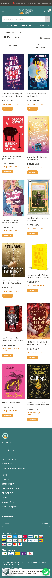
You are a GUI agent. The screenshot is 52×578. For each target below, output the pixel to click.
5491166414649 (9, 459)
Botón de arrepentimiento (11, 564)
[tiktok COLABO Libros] (14, 450)
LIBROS (5, 25)
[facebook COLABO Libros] (8, 450)
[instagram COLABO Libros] (3, 450)
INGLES (14, 25)
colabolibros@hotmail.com (13, 468)
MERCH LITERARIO (28, 25)
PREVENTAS (7, 493)
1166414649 (7, 464)
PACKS (41, 25)
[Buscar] (47, 19)
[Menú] (3, 11)
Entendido (32, 574)
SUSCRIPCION (8, 484)
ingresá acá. (42, 562)
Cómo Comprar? (9, 506)
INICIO (4, 475)
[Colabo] (46, 572)
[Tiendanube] (12, 569)
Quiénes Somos (9, 502)
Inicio (4, 32)
